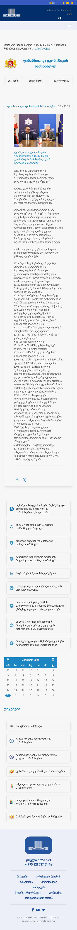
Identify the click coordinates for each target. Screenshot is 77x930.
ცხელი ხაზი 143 (38, 860)
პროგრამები (49, 882)
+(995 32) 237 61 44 (38, 864)
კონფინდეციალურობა (39, 898)
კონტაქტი (55, 892)
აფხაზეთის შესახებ (48, 876)
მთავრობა (26, 882)
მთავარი (13, 80)
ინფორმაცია (61, 80)
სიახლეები (38, 887)
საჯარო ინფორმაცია (28, 892)
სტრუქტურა (36, 80)
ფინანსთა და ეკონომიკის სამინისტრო (31, 106)
